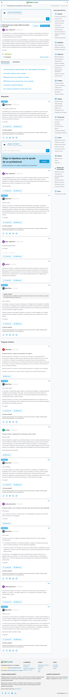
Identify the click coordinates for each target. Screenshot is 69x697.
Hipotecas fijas (58, 61)
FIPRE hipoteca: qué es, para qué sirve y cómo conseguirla (18, 81)
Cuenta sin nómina (59, 23)
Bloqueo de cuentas (59, 182)
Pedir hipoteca (8, 54)
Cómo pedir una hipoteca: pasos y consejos (14, 73)
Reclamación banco (59, 184)
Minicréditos (58, 92)
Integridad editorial (55, 5)
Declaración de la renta (60, 194)
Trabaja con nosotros (27, 670)
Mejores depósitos (59, 45)
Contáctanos (26, 666)
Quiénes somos (26, 665)
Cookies (55, 668)
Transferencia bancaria (60, 37)
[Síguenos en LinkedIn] (15, 693)
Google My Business (16, 667)
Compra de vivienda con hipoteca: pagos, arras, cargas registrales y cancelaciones (24, 69)
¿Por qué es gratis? (64, 5)
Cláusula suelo (58, 174)
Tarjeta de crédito (59, 101)
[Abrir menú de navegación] (2, 2)
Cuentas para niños (59, 27)
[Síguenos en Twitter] (5, 693)
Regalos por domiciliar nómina (60, 34)
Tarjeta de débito (59, 106)
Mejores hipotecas (59, 57)
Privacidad (55, 666)
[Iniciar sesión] (67, 2)
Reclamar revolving (59, 172)
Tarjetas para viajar (59, 110)
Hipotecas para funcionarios (58, 70)
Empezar (44, 161)
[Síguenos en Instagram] (9, 693)
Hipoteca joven (58, 67)
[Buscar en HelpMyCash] (64, 2)
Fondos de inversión (59, 142)
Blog (39, 671)
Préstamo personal (59, 83)
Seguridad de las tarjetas (61, 112)
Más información (5, 62)
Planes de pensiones (60, 149)
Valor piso (57, 122)
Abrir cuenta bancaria (60, 31)
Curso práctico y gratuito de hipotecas (13, 85)
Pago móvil (57, 163)
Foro (5, 5)
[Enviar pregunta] (47, 19)
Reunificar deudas (59, 180)
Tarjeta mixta (58, 108)
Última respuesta (44, 57)
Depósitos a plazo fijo (60, 47)
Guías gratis (40, 666)
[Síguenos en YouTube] (12, 693)
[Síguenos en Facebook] (2, 693)
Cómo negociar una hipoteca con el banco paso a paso (17, 89)
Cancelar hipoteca (59, 126)
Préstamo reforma (59, 89)
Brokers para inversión (60, 144)
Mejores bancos (58, 158)
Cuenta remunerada (59, 21)
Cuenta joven (58, 25)
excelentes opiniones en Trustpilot (15, 670)
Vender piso (57, 124)
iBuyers (56, 128)
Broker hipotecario (59, 59)
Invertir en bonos (59, 151)
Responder (46, 26)
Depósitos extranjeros (60, 49)
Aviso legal (55, 665)
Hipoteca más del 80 (60, 65)
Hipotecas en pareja (59, 73)
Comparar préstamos (60, 85)
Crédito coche (58, 87)
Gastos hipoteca (58, 76)
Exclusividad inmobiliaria (61, 133)
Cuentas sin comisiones (60, 16)
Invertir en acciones (59, 146)
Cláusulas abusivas (59, 186)
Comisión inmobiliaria (60, 130)
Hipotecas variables (59, 63)
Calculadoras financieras (43, 665)
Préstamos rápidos (59, 94)
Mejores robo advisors (60, 140)
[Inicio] (32, 2)
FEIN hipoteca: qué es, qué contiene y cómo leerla (16, 77)
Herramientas (16, 62)
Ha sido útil (8, 126)
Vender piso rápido (59, 120)
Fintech (56, 160)
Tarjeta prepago (58, 103)
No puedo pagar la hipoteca (59, 177)
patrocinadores (17, 688)
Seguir (36, 26)
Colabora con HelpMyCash (29, 668)
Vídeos (39, 668)
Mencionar (18, 126)
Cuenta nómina (58, 18)
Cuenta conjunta (59, 29)
